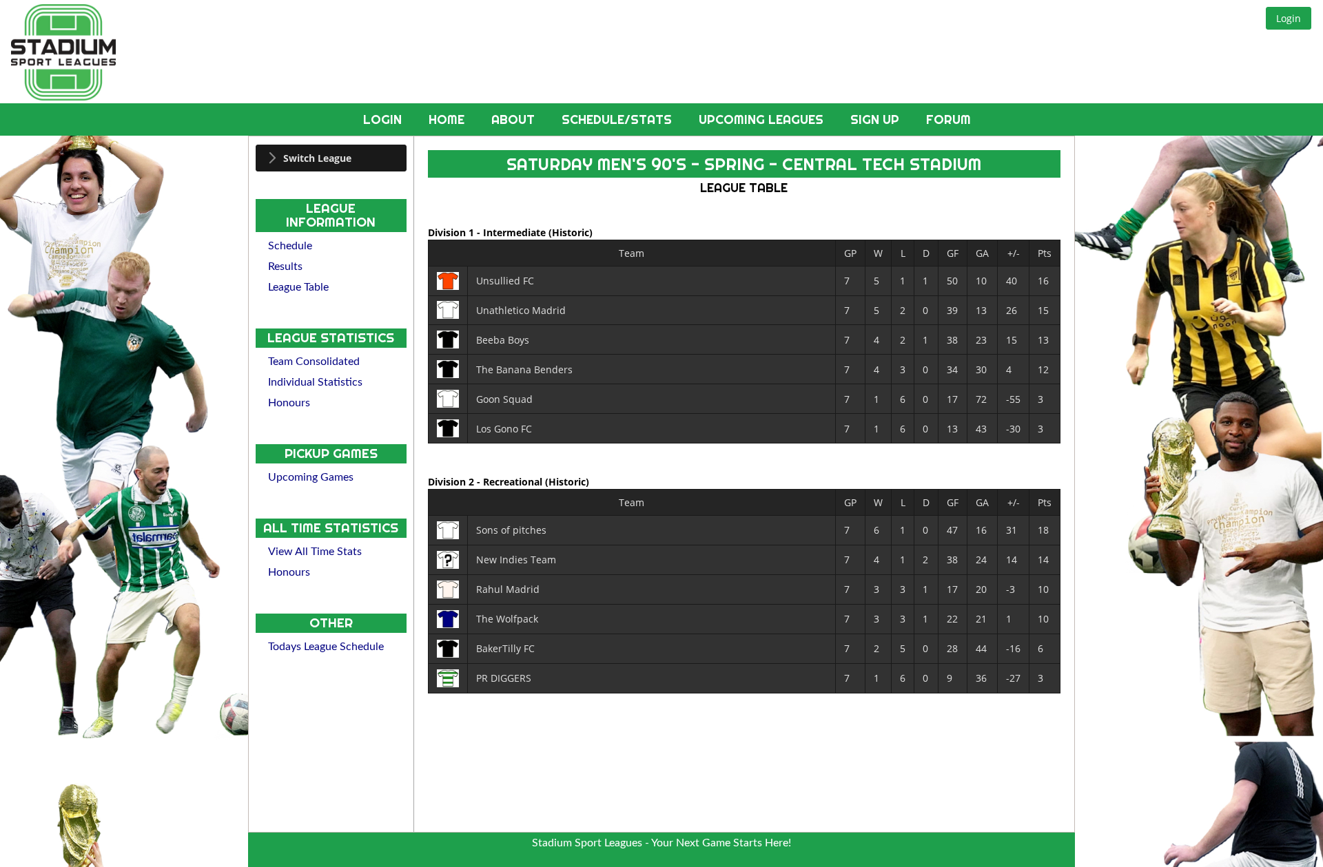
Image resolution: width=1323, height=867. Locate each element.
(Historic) (570, 232)
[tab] (331, 158)
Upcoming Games (310, 477)
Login (384, 119)
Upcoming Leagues (763, 119)
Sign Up (876, 119)
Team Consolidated (314, 361)
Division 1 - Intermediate (488, 232)
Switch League (317, 158)
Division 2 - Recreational (486, 481)
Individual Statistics (315, 382)
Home (448, 119)
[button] (1288, 18)
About (514, 119)
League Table (298, 287)
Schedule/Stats (618, 119)
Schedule (290, 245)
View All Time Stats (315, 551)
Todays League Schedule (326, 646)
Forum (948, 119)
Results (285, 266)
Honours (289, 402)
